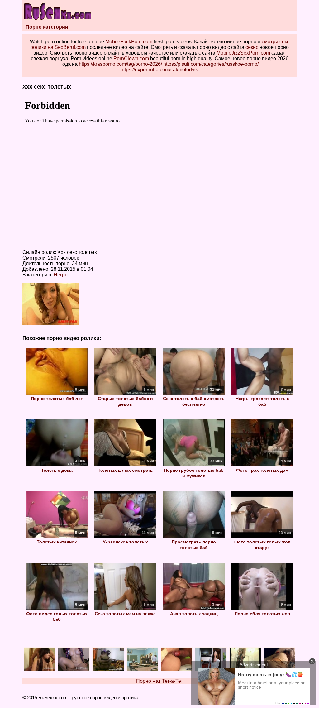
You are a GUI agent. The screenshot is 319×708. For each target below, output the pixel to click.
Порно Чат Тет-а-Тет (159, 681)
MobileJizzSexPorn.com (243, 52)
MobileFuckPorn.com (128, 41)
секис (251, 47)
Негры (61, 274)
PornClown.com (131, 58)
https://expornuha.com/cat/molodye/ (159, 69)
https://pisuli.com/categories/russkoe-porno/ (211, 64)
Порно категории (47, 27)
